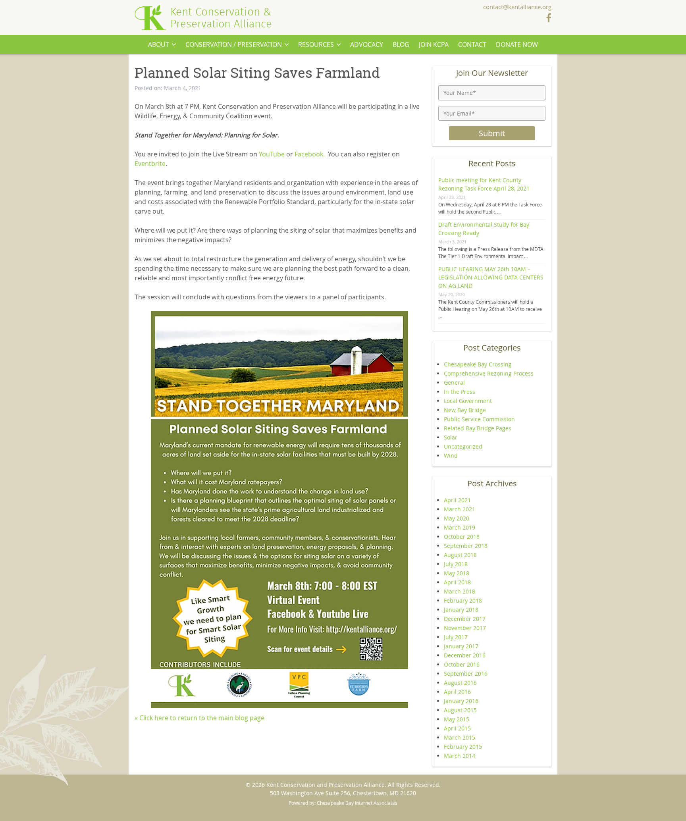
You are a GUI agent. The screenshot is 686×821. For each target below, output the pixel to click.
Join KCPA (434, 44)
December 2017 (465, 618)
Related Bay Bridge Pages (477, 428)
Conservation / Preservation (233, 44)
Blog (401, 44)
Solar (450, 437)
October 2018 (462, 536)
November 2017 (465, 628)
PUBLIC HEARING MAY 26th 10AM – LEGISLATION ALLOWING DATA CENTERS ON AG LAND (490, 277)
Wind (451, 455)
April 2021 (457, 500)
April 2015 (457, 728)
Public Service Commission (479, 419)
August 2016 (460, 682)
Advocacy (366, 44)
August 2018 (460, 555)
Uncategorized (463, 446)
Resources (316, 44)
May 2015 (456, 719)
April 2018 (457, 582)
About (158, 44)
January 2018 (461, 609)
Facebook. (310, 154)
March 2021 (459, 509)
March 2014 (459, 755)
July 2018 (456, 564)
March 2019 (459, 527)
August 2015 (460, 710)
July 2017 (456, 637)
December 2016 (465, 655)
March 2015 (459, 737)
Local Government (468, 401)
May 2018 (456, 573)
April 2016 (457, 692)
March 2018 (459, 591)
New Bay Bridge (465, 410)
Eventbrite (150, 163)
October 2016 (462, 664)
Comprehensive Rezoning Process (489, 373)
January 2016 (461, 701)
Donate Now (517, 44)
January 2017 (461, 646)
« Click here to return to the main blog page (199, 717)
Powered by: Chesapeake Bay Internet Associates (343, 803)
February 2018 (463, 600)
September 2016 (466, 673)
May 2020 (456, 518)
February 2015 (463, 746)
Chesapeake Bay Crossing (478, 364)
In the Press (459, 391)
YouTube (272, 154)
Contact (472, 44)
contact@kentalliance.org (517, 7)
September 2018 (466, 545)
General (454, 382)
